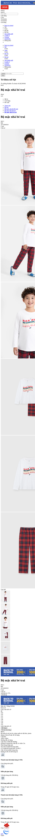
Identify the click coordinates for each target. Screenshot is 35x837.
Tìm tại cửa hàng (6, 730)
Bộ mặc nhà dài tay (10, 110)
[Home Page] (4, 9)
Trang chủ (7, 105)
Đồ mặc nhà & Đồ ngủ (11, 109)
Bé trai (6, 107)
